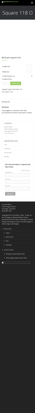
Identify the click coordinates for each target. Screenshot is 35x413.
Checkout (7, 148)
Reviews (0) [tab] (6, 102)
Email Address (8, 172)
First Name (7, 179)
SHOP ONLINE (9, 250)
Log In (8, 233)
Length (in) (6, 66)
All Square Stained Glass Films (15, 254)
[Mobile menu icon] (32, 3)
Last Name (7, 185)
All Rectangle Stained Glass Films (16, 258)
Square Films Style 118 (15, 89)
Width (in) (5, 72)
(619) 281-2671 (7, 211)
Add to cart (15, 83)
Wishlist (6, 156)
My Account (8, 152)
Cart (5, 144)
